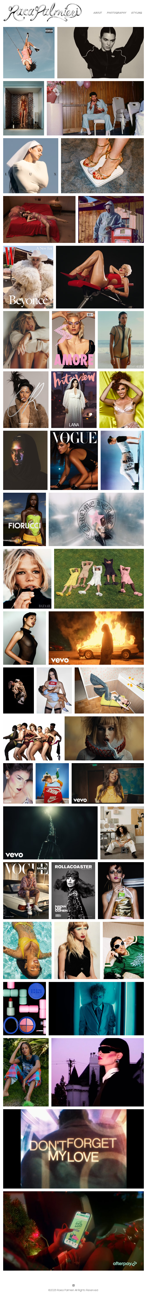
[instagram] (73, 1285)
